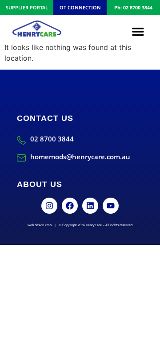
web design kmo (40, 225)
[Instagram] (49, 206)
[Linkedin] (90, 206)
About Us (39, 184)
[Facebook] (70, 206)
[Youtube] (111, 206)
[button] (138, 31)
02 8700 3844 (52, 138)
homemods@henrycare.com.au (80, 156)
